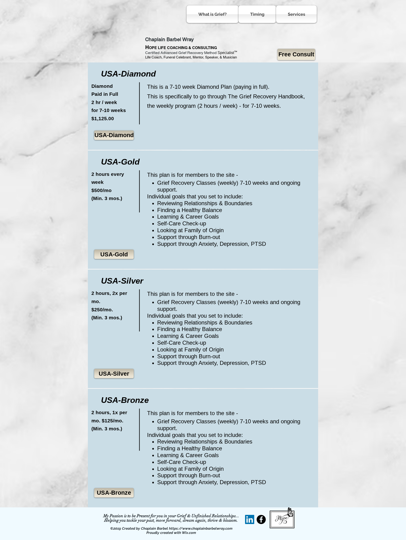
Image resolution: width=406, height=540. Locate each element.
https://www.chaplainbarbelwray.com (200, 528)
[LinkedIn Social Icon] (249, 519)
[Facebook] (261, 519)
